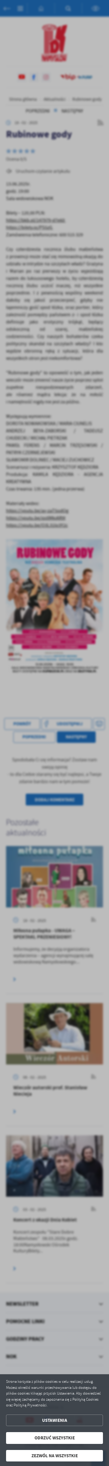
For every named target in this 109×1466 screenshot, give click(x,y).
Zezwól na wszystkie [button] (54, 1456)
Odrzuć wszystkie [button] (55, 1438)
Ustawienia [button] (54, 1420)
